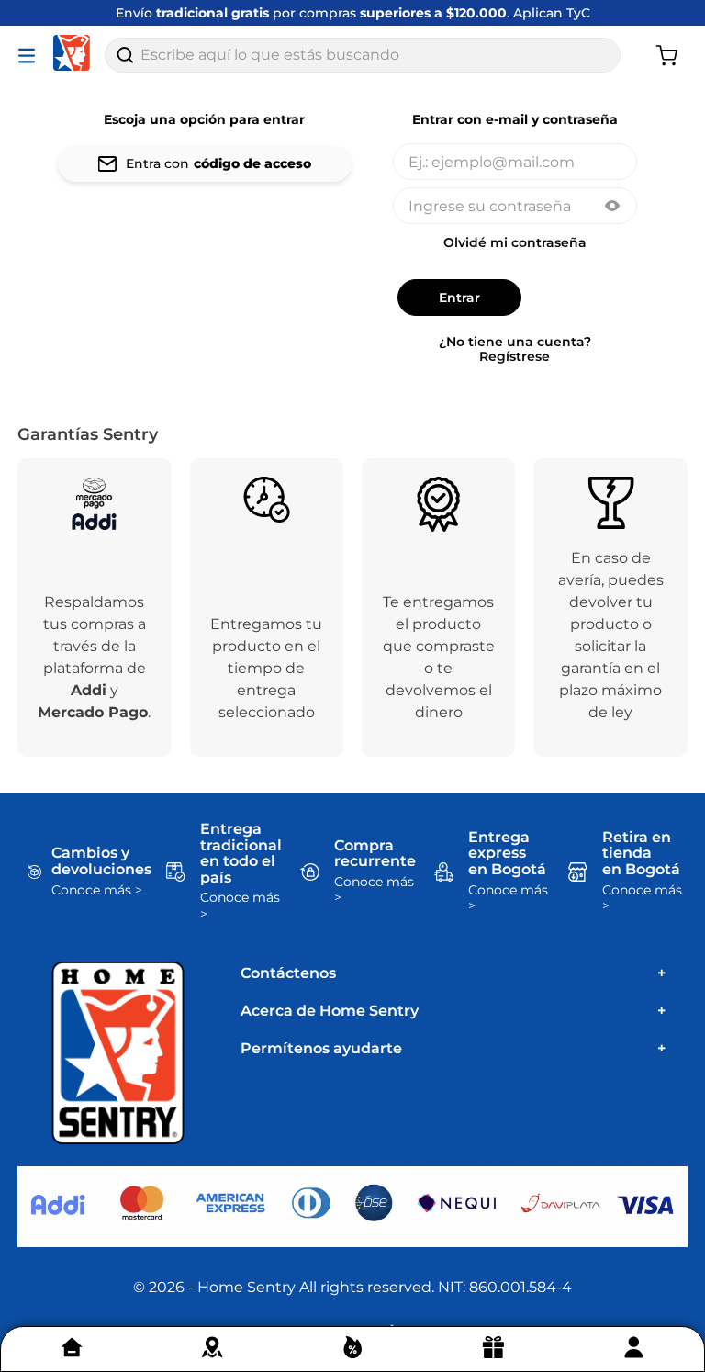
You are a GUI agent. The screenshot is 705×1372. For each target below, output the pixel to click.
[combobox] (363, 55)
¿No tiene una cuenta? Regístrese (515, 349)
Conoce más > (96, 890)
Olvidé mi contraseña (515, 242)
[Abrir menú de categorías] (30, 55)
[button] (612, 207)
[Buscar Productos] (125, 55)
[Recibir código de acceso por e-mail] (205, 163)
